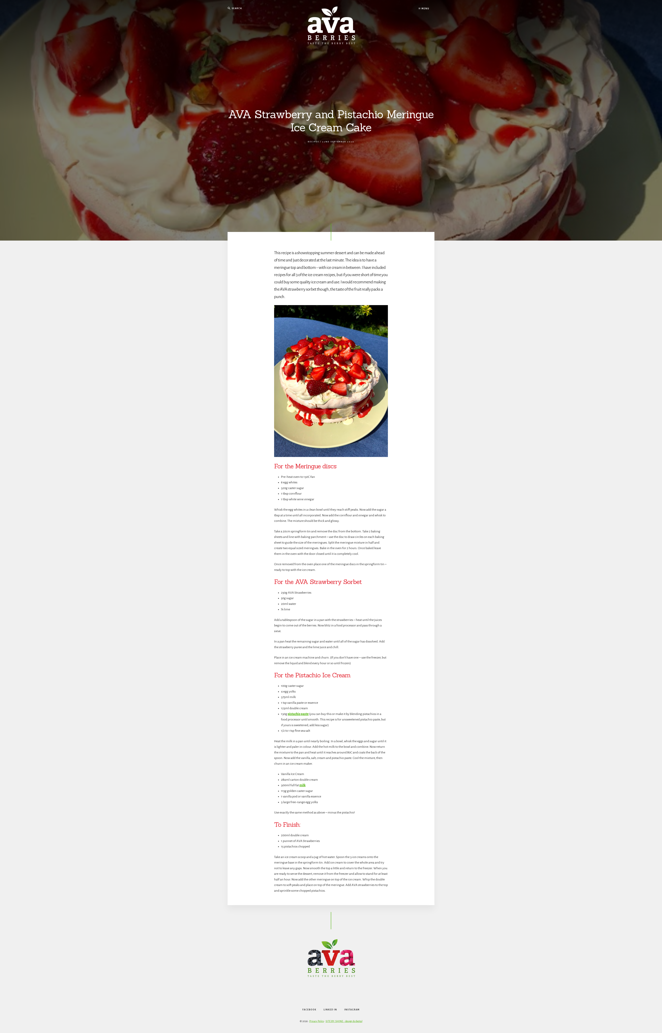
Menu (425, 8)
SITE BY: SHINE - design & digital (344, 1021)
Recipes (313, 142)
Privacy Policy (316, 1021)
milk (302, 785)
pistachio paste (298, 714)
